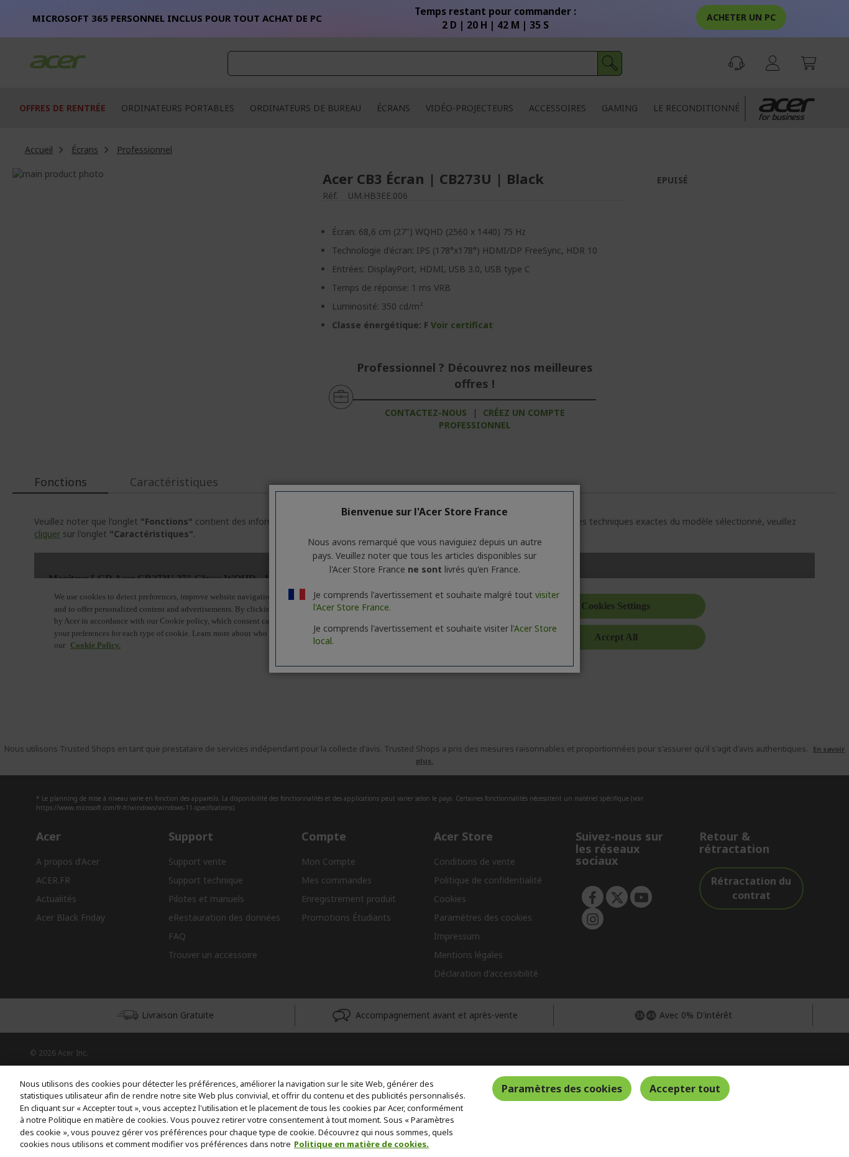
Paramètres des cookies (562, 1088)
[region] (424, 1111)
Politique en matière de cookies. (361, 1144)
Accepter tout (684, 1088)
